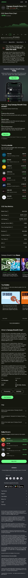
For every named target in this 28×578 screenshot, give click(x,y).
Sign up (2, 37)
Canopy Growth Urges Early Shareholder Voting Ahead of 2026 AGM (10, 275)
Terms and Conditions (20, 549)
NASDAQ (18, 391)
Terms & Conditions (13, 555)
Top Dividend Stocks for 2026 (10, 306)
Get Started (7, 397)
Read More (5, 318)
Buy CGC (14, 78)
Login (21, 1)
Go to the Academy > (15, 323)
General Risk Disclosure (5, 555)
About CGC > (12, 42)
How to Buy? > (20, 42)
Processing (7, 391)
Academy (5, 138)
